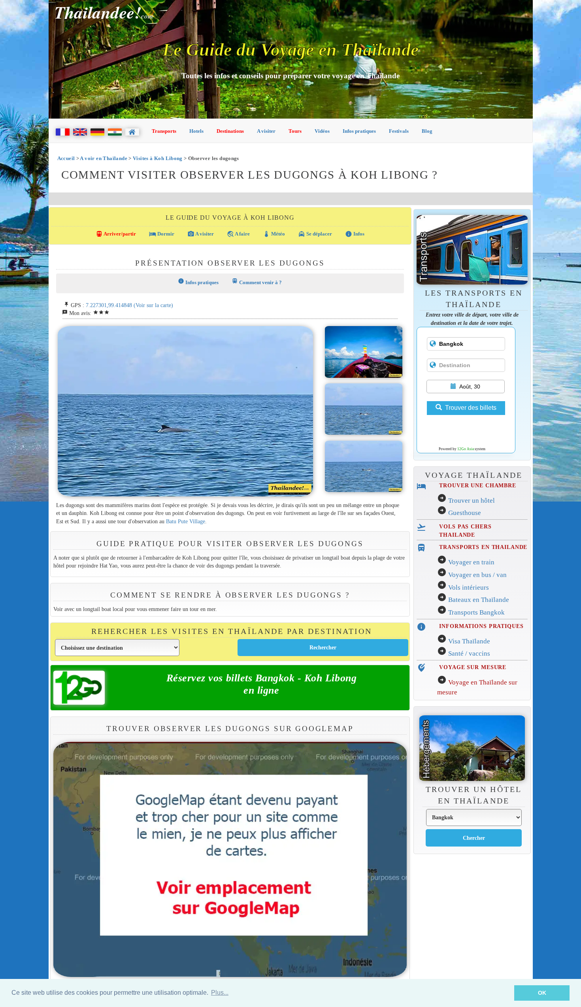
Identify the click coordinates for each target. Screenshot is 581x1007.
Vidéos (322, 131)
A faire (238, 234)
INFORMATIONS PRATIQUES (481, 626)
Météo (274, 234)
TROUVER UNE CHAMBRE (477, 485)
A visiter (266, 131)
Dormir (161, 234)
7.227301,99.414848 (109, 305)
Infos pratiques (359, 131)
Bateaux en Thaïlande (478, 599)
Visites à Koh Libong (158, 158)
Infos (354, 234)
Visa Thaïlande (469, 641)
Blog (427, 131)
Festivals (399, 131)
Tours (295, 131)
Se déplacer (315, 234)
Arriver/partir (116, 234)
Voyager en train (471, 562)
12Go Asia (465, 449)
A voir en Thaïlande (103, 158)
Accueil (66, 158)
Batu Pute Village (185, 521)
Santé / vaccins (469, 653)
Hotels (196, 131)
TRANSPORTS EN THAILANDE (483, 547)
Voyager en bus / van (477, 575)
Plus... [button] (219, 992)
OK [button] (542, 993)
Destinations (230, 131)
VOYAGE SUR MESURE (472, 667)
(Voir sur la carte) (153, 305)
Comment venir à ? (257, 281)
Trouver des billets (470, 407)
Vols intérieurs (468, 587)
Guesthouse (464, 513)
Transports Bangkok (476, 612)
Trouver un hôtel (471, 500)
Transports (164, 131)
